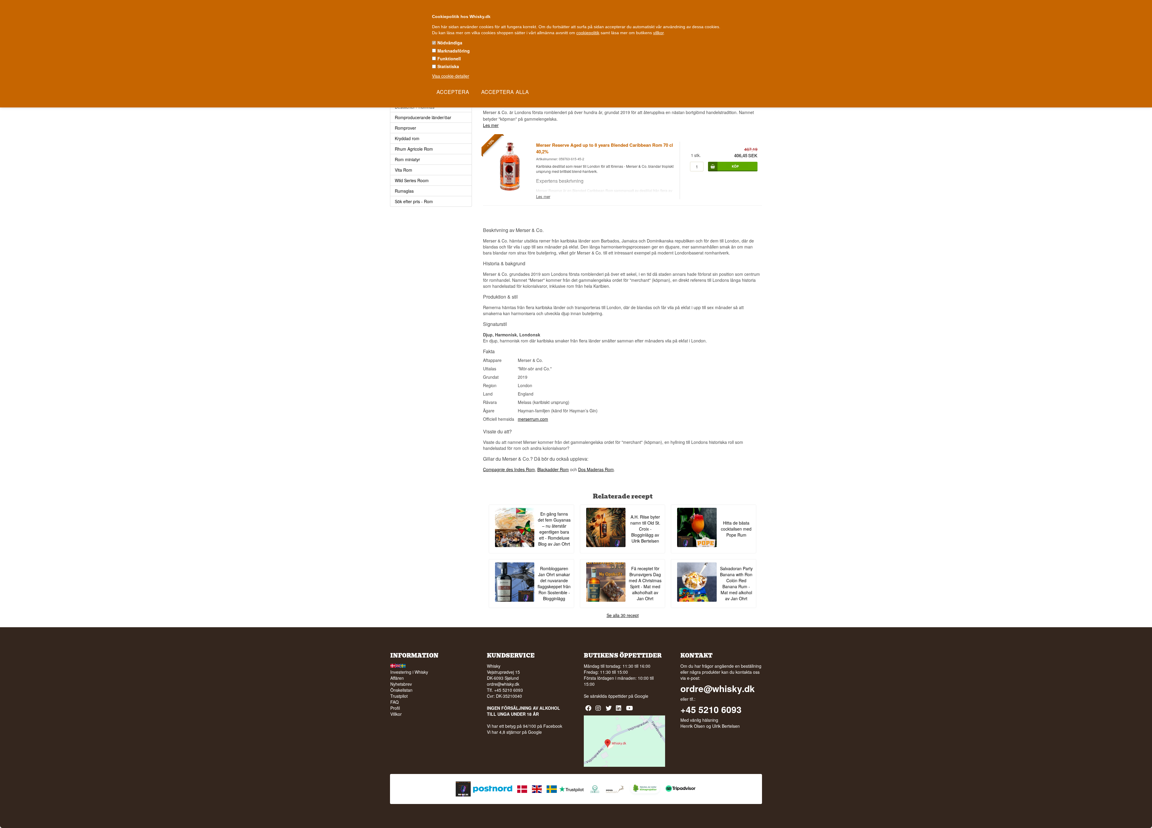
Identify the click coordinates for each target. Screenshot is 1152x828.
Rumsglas (404, 191)
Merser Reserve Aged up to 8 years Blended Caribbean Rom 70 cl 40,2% (604, 148)
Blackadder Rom (553, 469)
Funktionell (449, 59)
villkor (658, 32)
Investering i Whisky (409, 672)
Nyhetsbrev (401, 684)
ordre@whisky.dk (503, 684)
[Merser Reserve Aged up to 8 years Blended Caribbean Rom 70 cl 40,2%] (509, 191)
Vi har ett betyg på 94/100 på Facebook (524, 726)
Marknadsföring (453, 51)
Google (641, 696)
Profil (395, 708)
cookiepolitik (587, 32)
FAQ (394, 702)
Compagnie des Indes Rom (509, 469)
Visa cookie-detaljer (450, 76)
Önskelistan (401, 690)
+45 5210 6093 (711, 709)
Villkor (396, 714)
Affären (397, 678)
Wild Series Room (412, 180)
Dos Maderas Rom (596, 469)
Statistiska (448, 66)
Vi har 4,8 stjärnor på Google (514, 732)
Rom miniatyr (407, 159)
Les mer (491, 125)
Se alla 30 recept (623, 615)
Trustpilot (399, 696)
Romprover (405, 128)
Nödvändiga (449, 43)
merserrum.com (533, 419)
